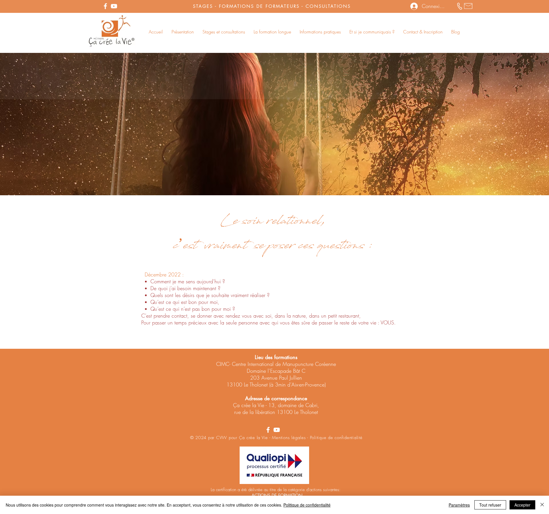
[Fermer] (542, 504)
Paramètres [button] (459, 505)
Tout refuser (490, 505)
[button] (182, 31)
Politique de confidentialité (307, 505)
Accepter (522, 505)
